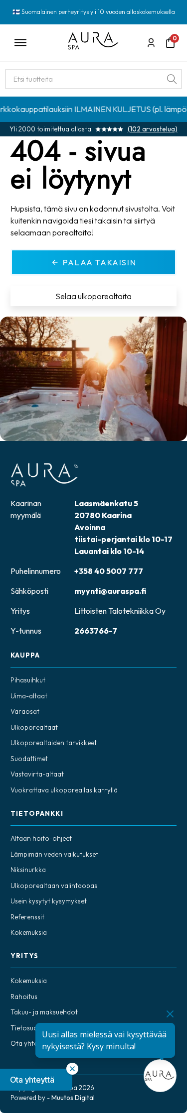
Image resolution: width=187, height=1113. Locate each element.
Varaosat (24, 711)
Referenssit (27, 917)
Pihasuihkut (27, 680)
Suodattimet (29, 759)
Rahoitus (23, 997)
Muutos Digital (73, 1098)
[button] (36, 1080)
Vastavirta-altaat (37, 774)
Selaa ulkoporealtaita (93, 296)
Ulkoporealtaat (34, 727)
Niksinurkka (28, 870)
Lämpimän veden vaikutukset (54, 854)
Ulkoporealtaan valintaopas (53, 886)
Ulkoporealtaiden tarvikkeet (53, 743)
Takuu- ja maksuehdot (44, 1012)
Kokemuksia (28, 932)
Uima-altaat (28, 696)
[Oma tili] (151, 42)
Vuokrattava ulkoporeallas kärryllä (64, 790)
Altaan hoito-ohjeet (41, 838)
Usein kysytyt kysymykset (48, 901)
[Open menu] (33, 43)
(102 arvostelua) (153, 129)
